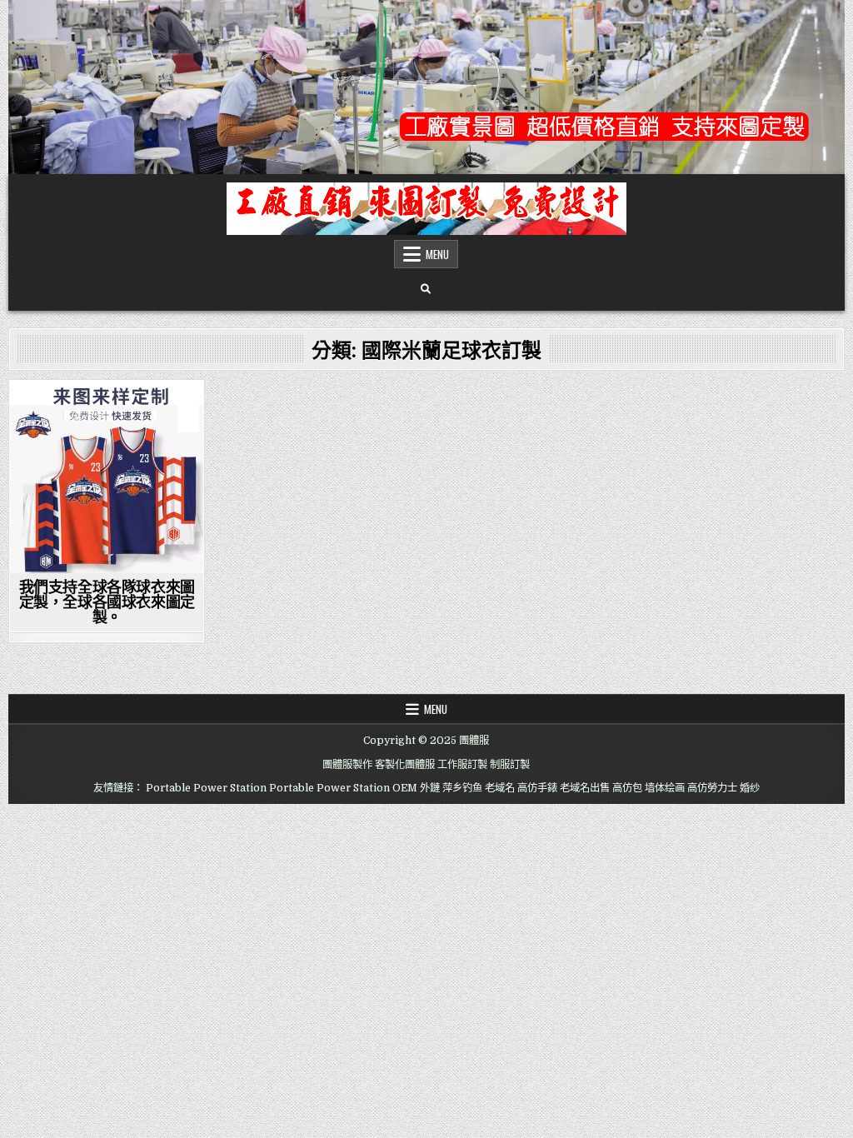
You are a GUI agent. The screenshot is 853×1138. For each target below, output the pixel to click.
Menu (437, 254)
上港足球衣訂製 (153, 409)
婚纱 (750, 788)
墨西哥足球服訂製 (154, 548)
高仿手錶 (537, 788)
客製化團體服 (405, 765)
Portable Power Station (206, 788)
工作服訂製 (462, 765)
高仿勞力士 (712, 788)
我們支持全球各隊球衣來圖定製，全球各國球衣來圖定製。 (107, 602)
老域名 (500, 788)
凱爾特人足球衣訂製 (104, 461)
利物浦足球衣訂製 (154, 479)
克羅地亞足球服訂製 (105, 444)
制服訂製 (510, 765)
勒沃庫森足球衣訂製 (105, 496)
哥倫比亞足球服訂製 (149, 513)
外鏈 (430, 788)
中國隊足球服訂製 (57, 426)
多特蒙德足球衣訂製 (105, 565)
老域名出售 (585, 788)
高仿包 (627, 788)
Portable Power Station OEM (343, 788)
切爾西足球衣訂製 (57, 479)
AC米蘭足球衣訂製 (61, 409)
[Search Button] (425, 289)
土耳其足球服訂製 (57, 548)
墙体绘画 (665, 788)
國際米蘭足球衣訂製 (105, 530)
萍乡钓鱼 (462, 788)
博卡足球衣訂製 (52, 513)
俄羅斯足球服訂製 (154, 426)
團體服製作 (347, 765)
